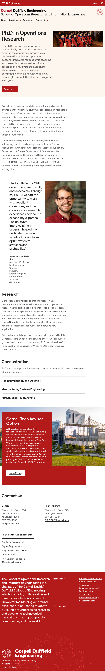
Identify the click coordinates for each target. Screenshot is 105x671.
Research (28, 20)
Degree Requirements (12, 546)
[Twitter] (54, 606)
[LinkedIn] (59, 606)
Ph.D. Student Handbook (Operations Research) (13, 560)
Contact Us (7, 554)
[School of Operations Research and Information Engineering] (58, 653)
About (4, 20)
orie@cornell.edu (10, 523)
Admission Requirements (13, 542)
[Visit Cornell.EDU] (100, 14)
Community (42, 20)
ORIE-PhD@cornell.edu (57, 520)
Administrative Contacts (90, 578)
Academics (15, 20)
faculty (9, 120)
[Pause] (90, 663)
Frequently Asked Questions (15, 550)
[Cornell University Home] (6, 653)
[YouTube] (64, 606)
